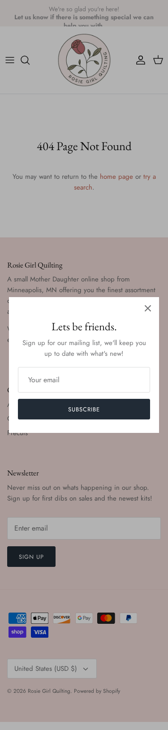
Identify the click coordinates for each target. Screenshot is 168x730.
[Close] (148, 308)
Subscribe (84, 409)
